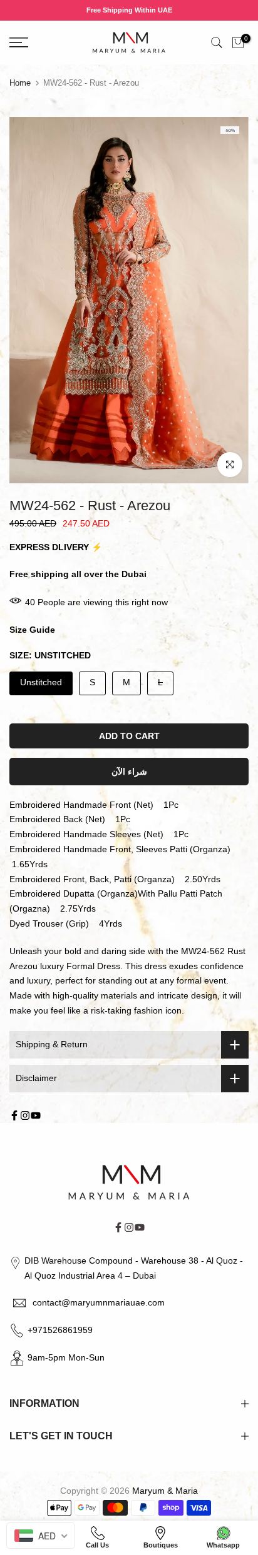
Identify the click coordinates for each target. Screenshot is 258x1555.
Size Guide (32, 630)
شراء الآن (129, 772)
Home (20, 83)
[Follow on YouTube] (36, 1115)
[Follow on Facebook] (14, 1115)
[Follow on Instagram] (25, 1115)
